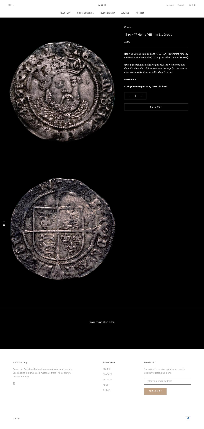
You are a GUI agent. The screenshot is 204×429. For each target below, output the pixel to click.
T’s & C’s (107, 390)
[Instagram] (14, 383)
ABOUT (106, 385)
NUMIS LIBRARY (107, 13)
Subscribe (155, 391)
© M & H (16, 419)
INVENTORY (65, 13)
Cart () (192, 5)
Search (181, 5)
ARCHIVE (125, 13)
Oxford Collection (85, 13)
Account (170, 5)
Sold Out (156, 107)
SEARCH (107, 369)
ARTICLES (140, 13)
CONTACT (107, 374)
